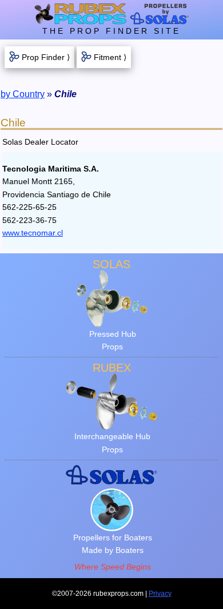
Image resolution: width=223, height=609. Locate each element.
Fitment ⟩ (110, 57)
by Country (23, 94)
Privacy (160, 594)
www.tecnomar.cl (32, 232)
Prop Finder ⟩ (46, 57)
